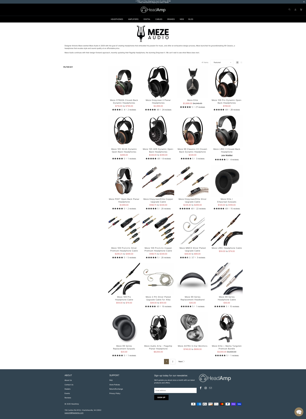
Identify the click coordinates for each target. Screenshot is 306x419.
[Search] (289, 9)
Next (180, 361)
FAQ (111, 380)
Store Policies (114, 385)
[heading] (86, 375)
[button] (222, 62)
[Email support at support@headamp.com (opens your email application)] (210, 388)
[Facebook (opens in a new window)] (201, 388)
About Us (68, 380)
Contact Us (69, 385)
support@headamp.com (74, 413)
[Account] (295, 9)
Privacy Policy (114, 393)
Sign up (161, 397)
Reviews (68, 398)
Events (67, 393)
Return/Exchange (116, 389)
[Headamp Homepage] (153, 10)
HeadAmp (75, 404)
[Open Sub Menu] (125, 19)
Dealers (67, 389)
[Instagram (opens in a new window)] (206, 388)
